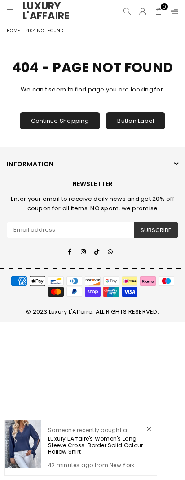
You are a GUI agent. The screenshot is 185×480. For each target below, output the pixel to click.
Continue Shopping (60, 121)
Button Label (135, 121)
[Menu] (10, 11)
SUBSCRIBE (156, 230)
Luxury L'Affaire (49, 11)
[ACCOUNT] (143, 11)
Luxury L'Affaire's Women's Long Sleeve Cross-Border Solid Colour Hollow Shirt (95, 445)
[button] (159, 11)
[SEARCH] (127, 11)
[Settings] (172, 11)
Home (13, 30)
